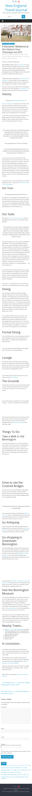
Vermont (12, 43)
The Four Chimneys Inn (19, 100)
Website (3, 744)
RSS (4, 763)
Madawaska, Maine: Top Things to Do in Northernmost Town (16, 770)
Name (3, 728)
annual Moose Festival (18, 422)
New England (10, 58)
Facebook (25, 674)
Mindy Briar (4, 58)
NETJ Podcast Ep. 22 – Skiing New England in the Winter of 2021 (15, 692)
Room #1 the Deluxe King (16, 218)
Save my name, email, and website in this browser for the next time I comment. (15, 752)
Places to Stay (6, 43)
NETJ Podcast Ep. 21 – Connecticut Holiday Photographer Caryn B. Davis (15, 684)
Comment (4, 707)
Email (3, 737)
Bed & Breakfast (12, 56)
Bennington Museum (12, 608)
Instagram (20, 674)
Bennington (18, 56)
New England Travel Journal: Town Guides (11, 772)
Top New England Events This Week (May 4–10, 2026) (14, 767)
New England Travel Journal (16, 7)
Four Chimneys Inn (26, 56)
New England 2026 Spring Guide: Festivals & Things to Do (15, 774)
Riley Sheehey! (14, 377)
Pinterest (4, 676)
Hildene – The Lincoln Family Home (14, 629)
